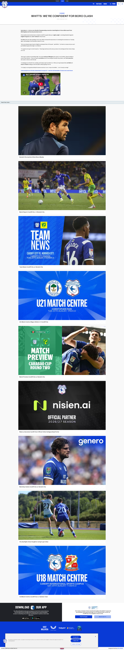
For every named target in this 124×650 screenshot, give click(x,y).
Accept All (75, 637)
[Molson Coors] (70, 628)
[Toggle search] (118, 4)
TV (93, 4)
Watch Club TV (102, 616)
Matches (99, 4)
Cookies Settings (75, 644)
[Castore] (53, 628)
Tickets (57, 1)
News (105, 4)
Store (67, 1)
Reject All (75, 640)
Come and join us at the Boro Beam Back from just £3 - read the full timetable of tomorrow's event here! (47, 70)
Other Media (120, 648)
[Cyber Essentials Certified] (79, 628)
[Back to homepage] (4, 4)
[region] (51, 640)
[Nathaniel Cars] (62, 628)
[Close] (95, 636)
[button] (5, 641)
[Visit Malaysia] (44, 628)
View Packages (83, 616)
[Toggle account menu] (122, 4)
